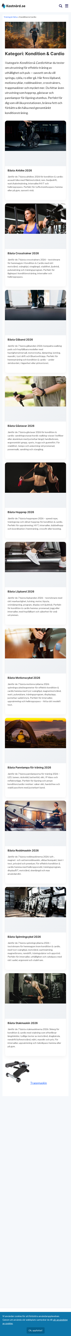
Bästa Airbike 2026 (20, 170)
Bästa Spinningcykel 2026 (24, 936)
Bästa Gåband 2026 (20, 339)
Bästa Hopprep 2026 (21, 512)
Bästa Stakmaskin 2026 (23, 1023)
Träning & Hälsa (11, 17)
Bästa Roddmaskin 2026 (23, 850)
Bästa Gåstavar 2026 (21, 425)
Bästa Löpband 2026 (21, 591)
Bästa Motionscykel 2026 (24, 677)
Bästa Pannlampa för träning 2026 (29, 767)
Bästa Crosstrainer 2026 (23, 253)
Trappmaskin (38, 1083)
